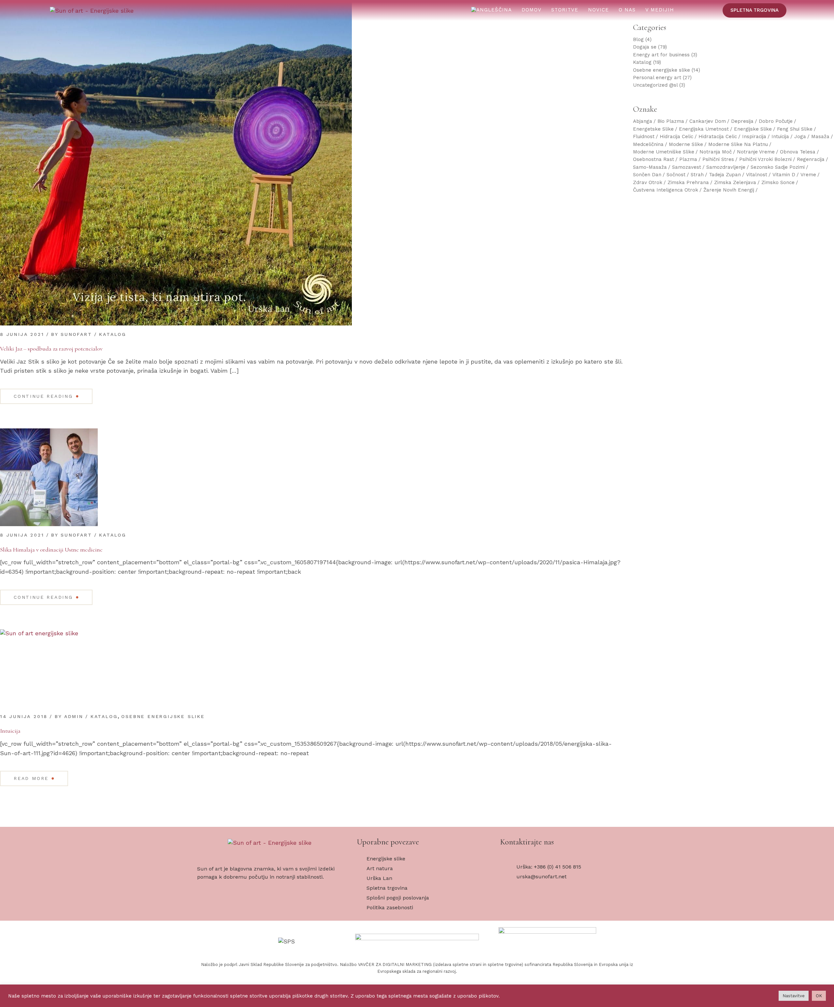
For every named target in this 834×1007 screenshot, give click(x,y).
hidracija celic (676, 136)
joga (800, 136)
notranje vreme (756, 152)
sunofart (76, 334)
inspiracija (754, 136)
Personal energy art (657, 77)
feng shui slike (794, 129)
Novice (598, 10)
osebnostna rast (653, 159)
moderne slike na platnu (738, 144)
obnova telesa (797, 152)
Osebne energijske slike (163, 716)
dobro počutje (776, 121)
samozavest (686, 167)
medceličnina (648, 144)
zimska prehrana (688, 182)
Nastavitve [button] (794, 995)
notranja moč (715, 152)
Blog (638, 39)
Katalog (112, 334)
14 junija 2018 (24, 716)
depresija (742, 121)
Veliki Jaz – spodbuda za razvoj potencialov (51, 348)
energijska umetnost (704, 129)
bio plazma (670, 121)
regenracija (811, 159)
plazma (688, 159)
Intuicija (10, 730)
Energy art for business (661, 55)
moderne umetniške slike (663, 152)
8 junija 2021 (22, 334)
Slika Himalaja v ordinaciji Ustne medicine (51, 549)
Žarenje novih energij (728, 190)
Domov (531, 10)
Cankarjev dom (707, 121)
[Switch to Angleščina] (491, 10)
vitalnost (756, 175)
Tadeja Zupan (725, 175)
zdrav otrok (647, 182)
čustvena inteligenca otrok (665, 190)
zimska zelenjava (735, 182)
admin (73, 716)
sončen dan (647, 175)
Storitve (564, 10)
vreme (808, 175)
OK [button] (819, 995)
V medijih (659, 10)
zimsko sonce (778, 182)
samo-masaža (650, 167)
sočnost (676, 175)
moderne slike (686, 144)
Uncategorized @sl (655, 85)
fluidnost (643, 136)
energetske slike (653, 129)
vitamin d (783, 175)
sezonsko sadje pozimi (778, 167)
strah (697, 175)
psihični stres (718, 159)
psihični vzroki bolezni (765, 159)
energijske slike (753, 129)
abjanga (642, 121)
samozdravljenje (725, 167)
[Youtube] (531, 906)
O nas (627, 10)
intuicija (780, 136)
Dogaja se (644, 47)
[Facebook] (510, 906)
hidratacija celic (717, 136)
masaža (820, 136)
